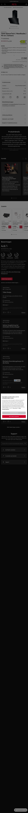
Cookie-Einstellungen (14, 412)
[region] (14, 406)
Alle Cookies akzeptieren (14, 416)
